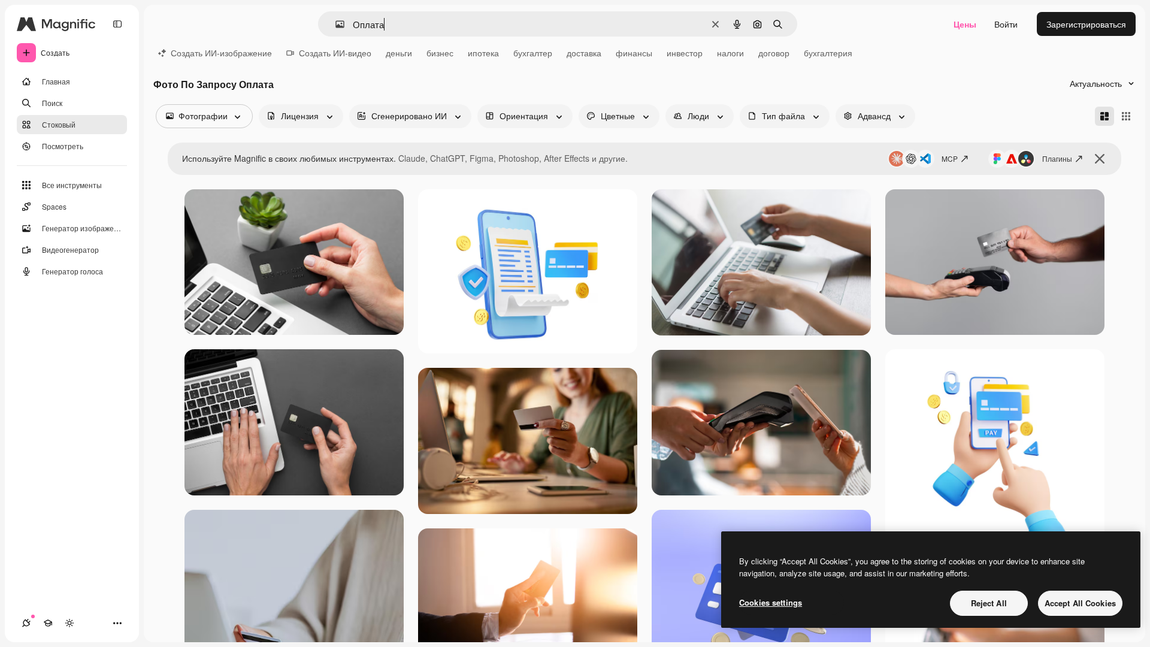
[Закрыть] (1099, 159)
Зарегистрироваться (1086, 24)
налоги (730, 53)
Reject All (989, 603)
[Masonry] (1104, 116)
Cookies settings (770, 602)
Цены (965, 24)
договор (773, 53)
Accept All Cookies (1080, 603)
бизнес (439, 53)
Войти (1006, 24)
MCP (950, 158)
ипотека (483, 53)
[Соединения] (26, 623)
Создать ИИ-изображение (221, 53)
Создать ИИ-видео (335, 53)
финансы (634, 53)
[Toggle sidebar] (117, 24)
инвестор (685, 53)
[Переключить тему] (69, 623)
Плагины (1057, 158)
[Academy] (48, 623)
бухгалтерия (828, 53)
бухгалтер (532, 53)
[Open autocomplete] (335, 24)
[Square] (1126, 116)
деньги (399, 53)
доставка (584, 53)
